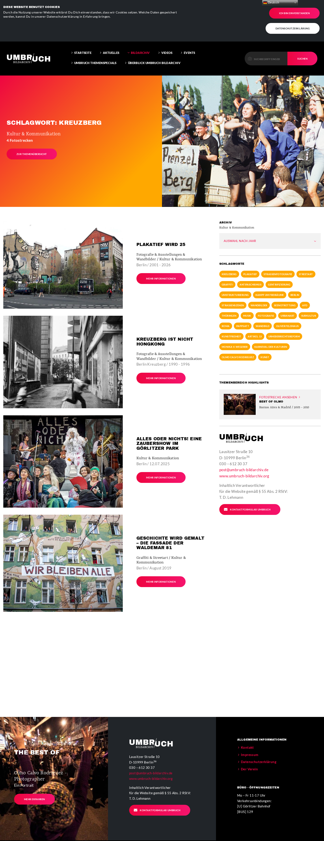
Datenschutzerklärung (293, 28)
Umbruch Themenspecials (95, 63)
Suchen (302, 58)
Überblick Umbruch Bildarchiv (154, 63)
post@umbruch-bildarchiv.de (243, 469)
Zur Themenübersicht (32, 154)
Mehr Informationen (161, 278)
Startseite (82, 53)
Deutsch (273, 2)
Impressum (250, 755)
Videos (166, 53)
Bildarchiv (140, 53)
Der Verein (249, 769)
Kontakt (247, 747)
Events (189, 53)
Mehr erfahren (34, 799)
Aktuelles (111, 53)
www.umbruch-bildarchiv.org (244, 476)
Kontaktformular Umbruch (250, 509)
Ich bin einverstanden (294, 13)
